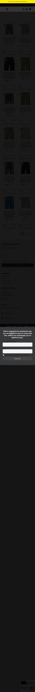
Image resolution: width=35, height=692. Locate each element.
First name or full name (9, 341)
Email (4, 348)
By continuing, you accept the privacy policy (17, 355)
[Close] (32, 329)
